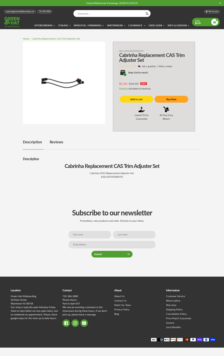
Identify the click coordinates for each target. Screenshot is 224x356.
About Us (119, 296)
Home (26, 38)
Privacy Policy (121, 309)
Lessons (170, 322)
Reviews (56, 142)
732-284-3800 (45, 11)
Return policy (173, 300)
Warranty (171, 304)
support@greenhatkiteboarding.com (20, 11)
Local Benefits (173, 327)
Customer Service (175, 296)
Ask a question (149, 66)
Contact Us (120, 300)
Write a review (165, 66)
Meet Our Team (122, 304)
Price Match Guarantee (178, 318)
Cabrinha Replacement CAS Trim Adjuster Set (56, 38)
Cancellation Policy (176, 313)
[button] (128, 66)
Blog (116, 313)
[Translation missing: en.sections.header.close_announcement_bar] (220, 3)
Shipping (123, 88)
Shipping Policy (174, 309)
